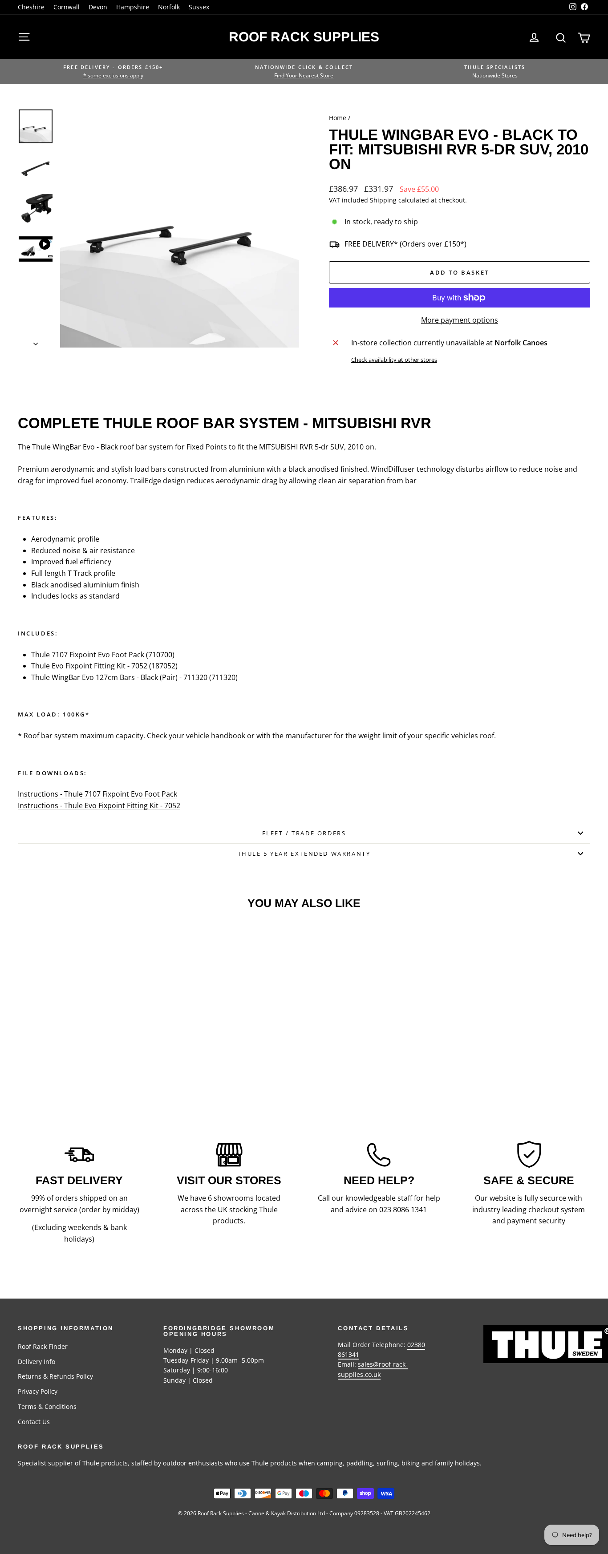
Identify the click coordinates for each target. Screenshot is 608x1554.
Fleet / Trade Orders (304, 833)
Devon (98, 7)
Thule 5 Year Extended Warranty (304, 854)
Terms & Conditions (47, 1406)
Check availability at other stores (394, 360)
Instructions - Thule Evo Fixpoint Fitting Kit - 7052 (99, 805)
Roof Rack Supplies (304, 36)
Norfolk (169, 7)
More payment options (459, 320)
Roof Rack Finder (43, 1346)
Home (337, 117)
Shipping (383, 200)
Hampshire (132, 7)
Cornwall (66, 7)
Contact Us (34, 1421)
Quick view (86, 1023)
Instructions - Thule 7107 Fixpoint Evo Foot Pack (97, 794)
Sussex (199, 7)
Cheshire (31, 7)
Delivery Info (36, 1361)
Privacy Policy (37, 1391)
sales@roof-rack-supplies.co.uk (373, 1369)
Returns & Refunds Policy (55, 1376)
